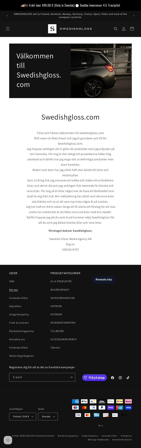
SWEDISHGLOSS (27, 435)
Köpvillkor (15, 306)
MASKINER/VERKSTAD (62, 322)
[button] (8, 29)
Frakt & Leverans (19, 322)
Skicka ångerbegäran (21, 355)
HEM (11, 281)
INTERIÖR (56, 306)
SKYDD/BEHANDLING (62, 298)
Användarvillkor (18, 298)
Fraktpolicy (126, 435)
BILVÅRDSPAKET (59, 289)
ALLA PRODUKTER (60, 281)
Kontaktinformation (122, 439)
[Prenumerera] (71, 377)
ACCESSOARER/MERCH (63, 339)
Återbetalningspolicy (21, 331)
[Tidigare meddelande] (7, 16)
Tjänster (55, 347)
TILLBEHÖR (57, 331)
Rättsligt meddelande (98, 439)
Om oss (13, 289)
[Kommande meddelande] (134, 16)
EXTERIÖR (56, 314)
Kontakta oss (17, 339)
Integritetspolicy (19, 314)
